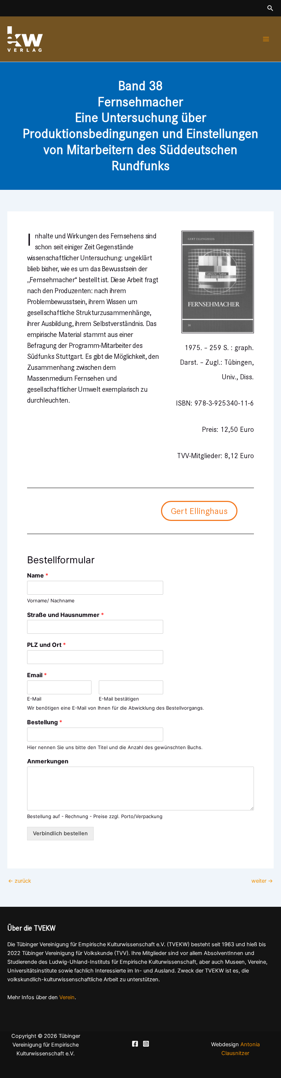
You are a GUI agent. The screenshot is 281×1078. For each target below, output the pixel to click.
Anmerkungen (47, 761)
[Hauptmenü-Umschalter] (266, 39)
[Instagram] (146, 1043)
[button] (270, 8)
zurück (19, 881)
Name (37, 575)
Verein (67, 997)
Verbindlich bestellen (60, 833)
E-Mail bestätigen (119, 699)
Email (37, 675)
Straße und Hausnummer (65, 614)
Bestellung (44, 722)
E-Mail (34, 699)
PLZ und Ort (46, 644)
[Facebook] (135, 1043)
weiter (262, 881)
